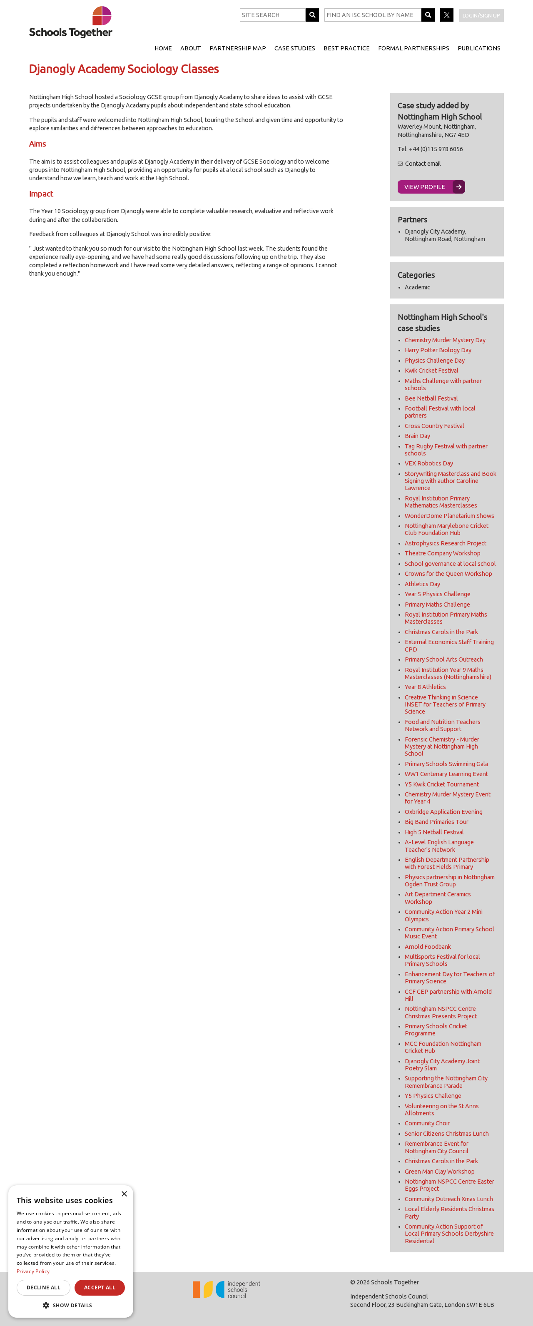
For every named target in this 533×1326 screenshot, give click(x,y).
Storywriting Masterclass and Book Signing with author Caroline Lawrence (450, 481)
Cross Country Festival (434, 426)
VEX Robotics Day (429, 463)
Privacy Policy (33, 1271)
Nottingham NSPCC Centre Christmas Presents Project (441, 1012)
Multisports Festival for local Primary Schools (442, 960)
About (190, 48)
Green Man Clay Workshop (440, 1171)
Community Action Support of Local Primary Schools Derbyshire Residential (449, 1233)
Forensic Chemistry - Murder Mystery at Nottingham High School (442, 746)
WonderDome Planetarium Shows (449, 515)
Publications (479, 48)
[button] (71, 1305)
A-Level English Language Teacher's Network (439, 846)
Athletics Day (422, 584)
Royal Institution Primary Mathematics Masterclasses (441, 502)
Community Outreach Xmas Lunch (449, 1199)
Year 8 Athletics (425, 687)
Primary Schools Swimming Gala (446, 764)
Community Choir (427, 1123)
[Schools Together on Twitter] (447, 19)
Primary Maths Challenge (437, 604)
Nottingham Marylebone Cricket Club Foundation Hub (446, 529)
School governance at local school (450, 563)
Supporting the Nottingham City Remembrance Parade (446, 1082)
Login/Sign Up (481, 15)
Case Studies (294, 48)
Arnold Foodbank (428, 946)
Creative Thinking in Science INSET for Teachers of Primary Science (445, 704)
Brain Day (417, 436)
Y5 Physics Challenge (433, 1095)
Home (163, 48)
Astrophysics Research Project (445, 543)
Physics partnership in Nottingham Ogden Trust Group (450, 881)
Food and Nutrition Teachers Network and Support (443, 725)
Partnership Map (237, 48)
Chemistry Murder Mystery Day (445, 340)
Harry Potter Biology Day (438, 350)
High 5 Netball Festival (434, 832)
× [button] (124, 1194)
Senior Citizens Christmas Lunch (447, 1133)
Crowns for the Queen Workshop (448, 573)
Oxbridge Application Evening (444, 812)
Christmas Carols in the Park (441, 632)
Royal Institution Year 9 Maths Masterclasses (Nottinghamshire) (448, 673)
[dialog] (70, 1251)
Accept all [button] (99, 1287)
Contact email (423, 163)
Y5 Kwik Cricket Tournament (442, 784)
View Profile (424, 187)
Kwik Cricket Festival (431, 370)
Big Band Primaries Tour (436, 821)
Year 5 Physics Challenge (438, 594)
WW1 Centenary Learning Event (446, 774)
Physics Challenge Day (435, 360)
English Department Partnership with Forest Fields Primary (447, 863)
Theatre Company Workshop (443, 553)
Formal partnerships (413, 48)
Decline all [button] (43, 1287)
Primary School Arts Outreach (444, 659)
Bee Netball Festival (431, 398)
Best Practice (347, 48)
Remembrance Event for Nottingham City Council (436, 1147)
